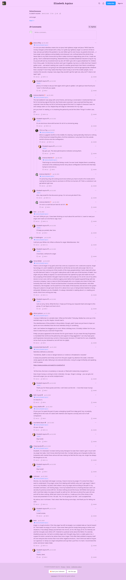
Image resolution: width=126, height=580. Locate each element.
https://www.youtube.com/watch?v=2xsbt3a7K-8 (49, 365)
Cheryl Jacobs (37, 446)
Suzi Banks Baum (38, 422)
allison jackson (38, 313)
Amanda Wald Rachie (40, 347)
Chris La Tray (43, 130)
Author (38, 83)
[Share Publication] (103, 3)
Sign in (120, 3)
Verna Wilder (37, 261)
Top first (93, 27)
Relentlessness (35, 11)
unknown (36, 476)
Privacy (63, 567)
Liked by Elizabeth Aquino (42, 45)
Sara (34, 212)
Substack (54, 576)
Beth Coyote (37, 395)
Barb (35, 520)
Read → (31, 20)
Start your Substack (58, 571)
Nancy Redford (38, 406)
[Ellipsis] (95, 42)
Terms (68, 567)
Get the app (72, 571)
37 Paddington (38, 237)
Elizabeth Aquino (34, 13)
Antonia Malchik (38, 95)
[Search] (99, 3)
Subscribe (110, 3)
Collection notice (76, 567)
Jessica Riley (37, 43)
